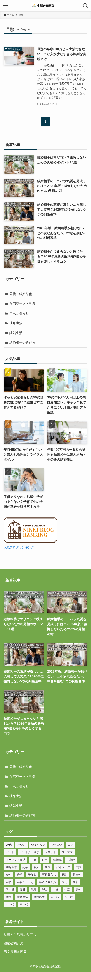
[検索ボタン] (85, 5)
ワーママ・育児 (15, 859)
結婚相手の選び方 (22, 342)
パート (10, 852)
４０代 (10, 904)
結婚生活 (15, 333)
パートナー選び (29, 852)
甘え (56, 889)
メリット (50, 852)
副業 (25, 867)
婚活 (19, 874)
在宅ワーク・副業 (22, 303)
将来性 (77, 874)
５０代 (24, 904)
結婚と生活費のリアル (20, 935)
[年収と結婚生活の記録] (45, 5)
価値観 (57, 859)
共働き (71, 859)
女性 (8, 874)
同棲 (47, 867)
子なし (32, 874)
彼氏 (64, 882)
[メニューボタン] (5, 5)
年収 (8, 882)
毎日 (22, 889)
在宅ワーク (63, 867)
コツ (70, 844)
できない (56, 844)
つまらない (38, 844)
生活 (67, 889)
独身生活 (15, 323)
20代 (9, 844)
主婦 (33, 859)
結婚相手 (39, 897)
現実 (33, 889)
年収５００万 (25, 882)
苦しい (54, 897)
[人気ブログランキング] (30, 542)
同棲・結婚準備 (20, 294)
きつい (21, 844)
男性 (78, 889)
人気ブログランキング (19, 547)
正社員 (10, 889)
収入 (36, 867)
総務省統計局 (13, 943)
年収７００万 (47, 882)
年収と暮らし (19, 313)
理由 (45, 889)
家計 (64, 874)
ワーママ (67, 852)
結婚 (8, 897)
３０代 (68, 897)
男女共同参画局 (15, 952)
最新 (75, 882)
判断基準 (11, 867)
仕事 (45, 859)
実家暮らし (49, 874)
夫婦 (78, 867)
